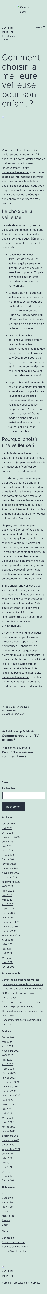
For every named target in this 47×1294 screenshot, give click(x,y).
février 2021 (8, 966)
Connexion (8, 1237)
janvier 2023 (9, 864)
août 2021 (7, 939)
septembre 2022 (11, 881)
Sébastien (11, 710)
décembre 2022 (10, 868)
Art (23, 714)
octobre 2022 (9, 877)
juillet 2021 (8, 944)
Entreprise (7, 1202)
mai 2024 (7, 828)
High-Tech (7, 1206)
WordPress (34, 1282)
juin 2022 (7, 895)
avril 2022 (7, 904)
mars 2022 (8, 908)
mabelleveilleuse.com (15, 172)
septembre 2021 (11, 935)
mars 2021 (7, 962)
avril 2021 (7, 957)
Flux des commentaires (15, 1246)
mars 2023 (8, 855)
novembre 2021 (10, 926)
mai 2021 (7, 953)
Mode (5, 1211)
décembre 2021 (10, 922)
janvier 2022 (9, 917)
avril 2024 (7, 832)
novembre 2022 (11, 872)
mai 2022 (7, 899)
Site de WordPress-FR (14, 1251)
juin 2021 (7, 949)
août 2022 (7, 886)
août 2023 (7, 841)
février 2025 (9, 823)
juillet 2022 (8, 890)
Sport (5, 1224)
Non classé (8, 1215)
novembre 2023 (11, 837)
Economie (7, 1197)
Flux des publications (13, 1242)
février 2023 (9, 859)
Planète (6, 1220)
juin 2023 (7, 846)
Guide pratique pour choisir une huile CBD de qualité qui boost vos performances (22, 993)
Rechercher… (9, 788)
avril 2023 (7, 850)
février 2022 (9, 913)
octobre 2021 (9, 931)
